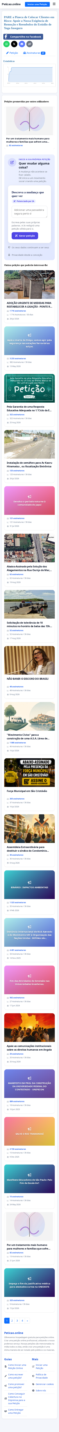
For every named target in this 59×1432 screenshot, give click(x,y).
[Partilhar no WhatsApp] (6, 44)
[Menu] (54, 4)
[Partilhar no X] (14, 44)
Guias (8, 1359)
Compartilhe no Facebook (25, 36)
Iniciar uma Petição (37, 4)
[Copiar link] (29, 44)
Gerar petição (27, 235)
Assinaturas (35, 53)
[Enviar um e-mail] (22, 44)
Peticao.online (11, 4)
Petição (13, 53)
